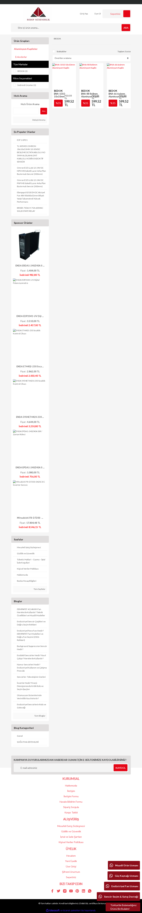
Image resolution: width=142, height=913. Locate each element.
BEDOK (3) (22, 71)
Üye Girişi (71, 866)
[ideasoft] (53, 910)
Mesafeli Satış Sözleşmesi (71, 825)
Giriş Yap (83, 13)
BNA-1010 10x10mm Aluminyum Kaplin (63, 96)
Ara (43, 111)
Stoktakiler (61, 51)
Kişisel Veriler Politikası (71, 842)
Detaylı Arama (38, 120)
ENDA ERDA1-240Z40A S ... (30, 265)
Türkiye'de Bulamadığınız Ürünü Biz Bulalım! (123, 907)
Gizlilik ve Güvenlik (71, 831)
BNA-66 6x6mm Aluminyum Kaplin (118, 95)
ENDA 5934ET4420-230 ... (30, 417)
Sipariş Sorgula (71, 807)
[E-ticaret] (70, 910)
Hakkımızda (71, 785)
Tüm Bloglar (39, 715)
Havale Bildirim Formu (71, 801)
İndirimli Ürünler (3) (26, 85)
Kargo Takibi (71, 812)
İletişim (71, 790)
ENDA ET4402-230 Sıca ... (30, 366)
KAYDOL (121, 767)
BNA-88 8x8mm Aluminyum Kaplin (90, 95)
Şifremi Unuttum (71, 871)
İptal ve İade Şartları (71, 836)
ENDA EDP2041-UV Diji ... (30, 316)
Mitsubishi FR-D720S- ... (30, 517)
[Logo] (38, 13)
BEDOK (58, 90)
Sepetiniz (71, 877)
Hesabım (71, 855)
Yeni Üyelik (71, 861)
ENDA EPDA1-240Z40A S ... (30, 467)
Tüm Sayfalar (39, 589)
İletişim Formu (71, 796)
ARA (125, 27)
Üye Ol (97, 13)
